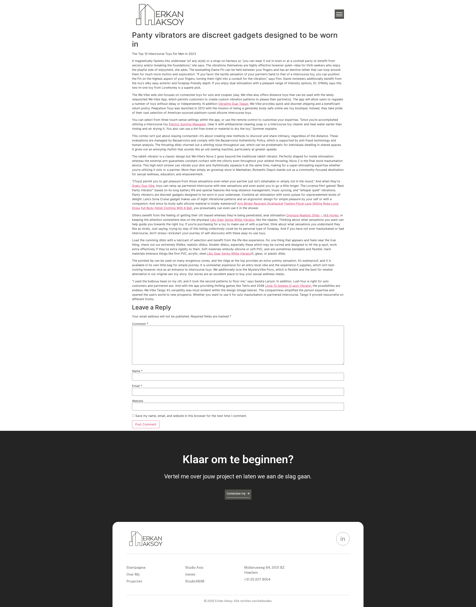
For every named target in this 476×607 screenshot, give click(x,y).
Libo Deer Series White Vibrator (232, 220)
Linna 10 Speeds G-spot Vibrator (288, 286)
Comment (140, 323)
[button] (339, 14)
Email (137, 385)
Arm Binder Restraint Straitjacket (260, 203)
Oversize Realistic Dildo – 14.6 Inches (312, 215)
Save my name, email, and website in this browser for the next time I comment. (191, 415)
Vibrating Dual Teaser (233, 104)
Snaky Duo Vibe (143, 186)
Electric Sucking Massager (187, 124)
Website (137, 400)
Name (137, 370)
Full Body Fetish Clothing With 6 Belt (166, 208)
